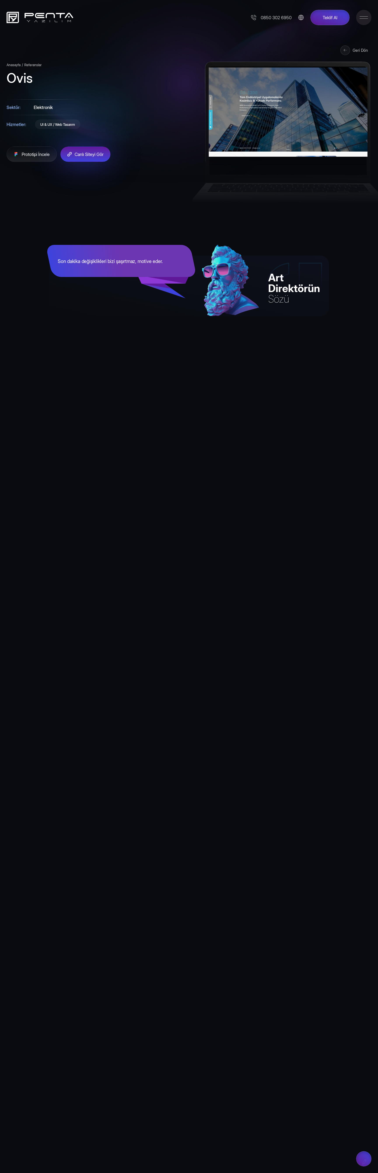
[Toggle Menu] (363, 17)
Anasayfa (14, 64)
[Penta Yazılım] (38, 17)
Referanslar (33, 64)
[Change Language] (301, 17)
